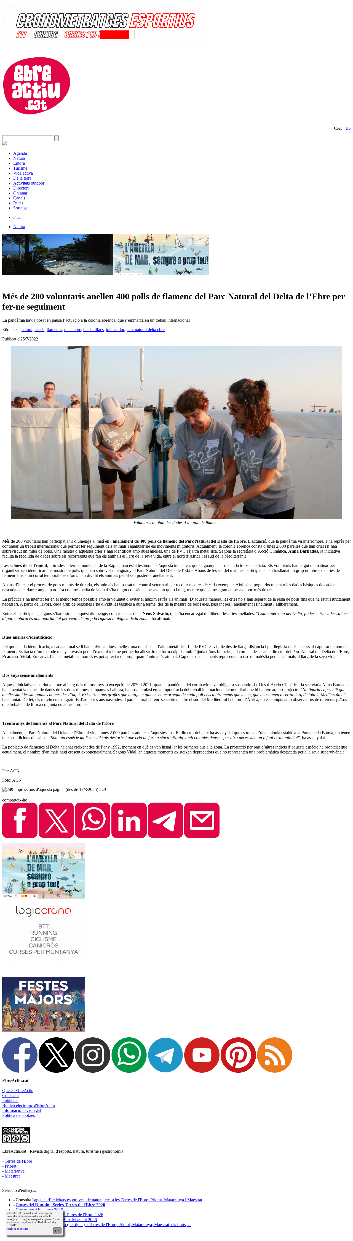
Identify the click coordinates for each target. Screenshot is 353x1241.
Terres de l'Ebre (18, 1161)
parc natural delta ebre (145, 329)
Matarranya (15, 1171)
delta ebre (72, 329)
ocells (39, 329)
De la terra (22, 178)
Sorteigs (20, 208)
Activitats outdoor (28, 183)
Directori (21, 188)
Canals (19, 198)
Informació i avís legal (21, 1110)
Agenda (20, 153)
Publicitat (10, 1100)
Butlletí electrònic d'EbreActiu (28, 1105)
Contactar (10, 1095)
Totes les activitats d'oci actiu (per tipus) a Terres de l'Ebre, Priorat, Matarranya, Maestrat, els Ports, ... (103, 1224)
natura (27, 329)
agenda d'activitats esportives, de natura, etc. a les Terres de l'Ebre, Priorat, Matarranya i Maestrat (118, 1199)
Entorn (19, 163)
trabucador (115, 329)
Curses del (60, 1204)
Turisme (20, 168)
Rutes (18, 203)
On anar (20, 193)
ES (348, 128)
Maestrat (12, 1176)
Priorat (10, 1166)
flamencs (54, 329)
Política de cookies (18, 1115)
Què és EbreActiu (17, 1090)
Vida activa (23, 173)
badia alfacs (93, 329)
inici (17, 217)
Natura (19, 158)
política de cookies (17, 1228)
